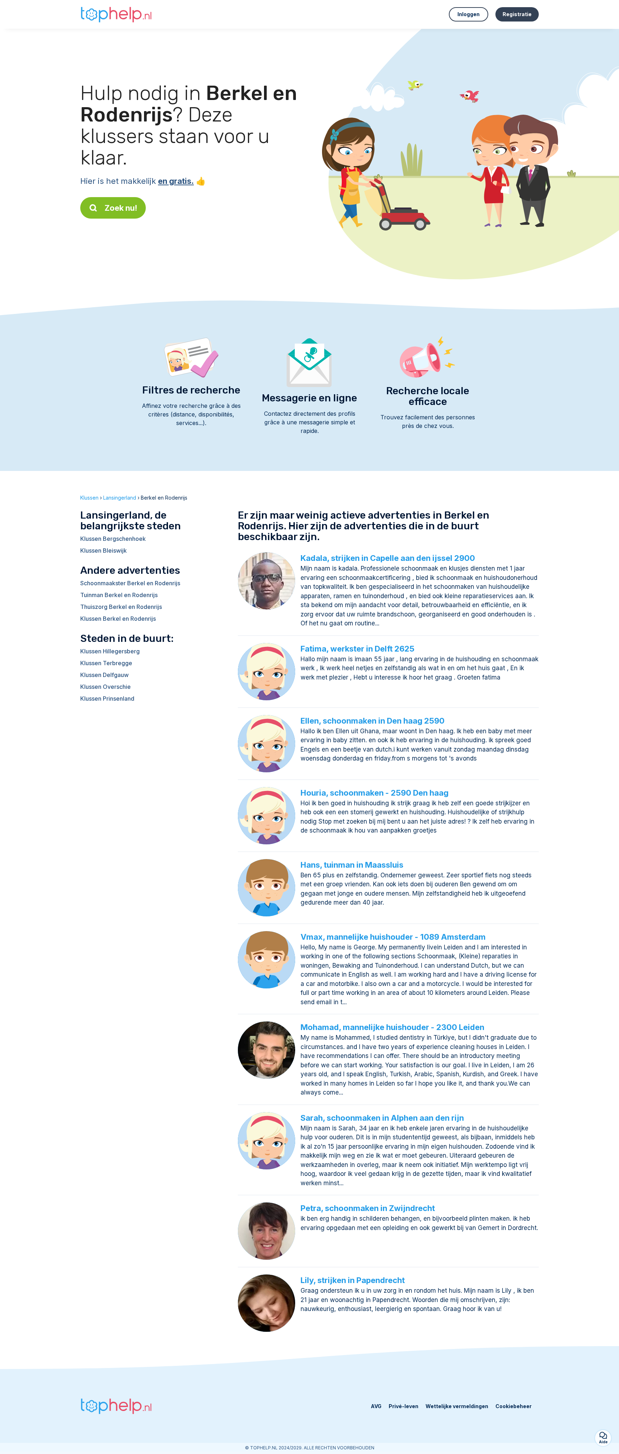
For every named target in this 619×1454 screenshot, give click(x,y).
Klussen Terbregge (106, 663)
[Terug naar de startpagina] (116, 14)
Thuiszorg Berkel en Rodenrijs (121, 606)
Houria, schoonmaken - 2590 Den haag (374, 792)
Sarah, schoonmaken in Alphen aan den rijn (382, 1117)
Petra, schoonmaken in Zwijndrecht (368, 1208)
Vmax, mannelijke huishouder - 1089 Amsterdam (393, 936)
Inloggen (468, 14)
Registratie (517, 14)
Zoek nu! (121, 208)
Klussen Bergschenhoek (113, 538)
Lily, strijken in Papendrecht (353, 1280)
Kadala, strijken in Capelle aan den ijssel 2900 (388, 558)
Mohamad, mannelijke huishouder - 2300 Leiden (392, 1027)
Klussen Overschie (105, 686)
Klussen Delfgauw (104, 674)
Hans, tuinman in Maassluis (352, 864)
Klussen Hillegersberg (110, 651)
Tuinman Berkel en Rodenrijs (119, 595)
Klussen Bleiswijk (103, 550)
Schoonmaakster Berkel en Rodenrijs (130, 583)
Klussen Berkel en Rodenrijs (118, 618)
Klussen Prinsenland (107, 698)
